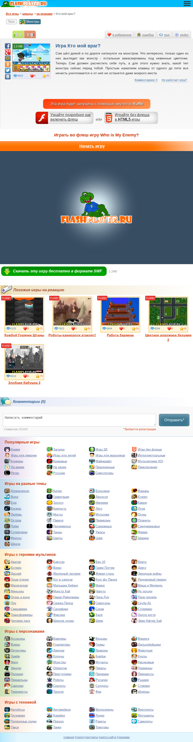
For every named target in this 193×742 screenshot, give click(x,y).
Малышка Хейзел (65, 585)
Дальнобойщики (149, 644)
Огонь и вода (20, 597)
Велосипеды (104, 709)
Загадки (58, 449)
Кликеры (17, 461)
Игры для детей (64, 455)
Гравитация (61, 497)
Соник (100, 609)
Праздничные (105, 467)
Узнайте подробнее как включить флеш (70, 117)
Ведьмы (101, 638)
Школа (15, 544)
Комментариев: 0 (146, 80)
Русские (59, 473)
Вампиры (59, 638)
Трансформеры (21, 615)
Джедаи (58, 650)
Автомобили (62, 709)
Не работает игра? (174, 80)
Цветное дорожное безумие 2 (168, 337)
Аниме (15, 449)
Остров (16, 520)
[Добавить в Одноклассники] (8, 64)
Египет (143, 497)
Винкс (57, 568)
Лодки (100, 715)
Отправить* (174, 420)
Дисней (16, 573)
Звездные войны (149, 573)
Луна (141, 508)
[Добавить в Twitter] (8, 70)
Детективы (18, 650)
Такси (15, 727)
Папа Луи (102, 597)
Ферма (142, 532)
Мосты (58, 514)
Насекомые (146, 662)
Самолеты (145, 721)
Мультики (102, 514)
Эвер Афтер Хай (150, 621)
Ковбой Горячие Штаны (24, 335)
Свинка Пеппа (63, 603)
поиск (80, 737)
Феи (98, 691)
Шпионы (143, 691)
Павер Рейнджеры (66, 597)
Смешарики (19, 609)
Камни (142, 502)
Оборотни (60, 668)
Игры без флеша (150, 449)
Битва (57, 491)
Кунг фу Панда (106, 579)
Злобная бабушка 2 (24, 383)
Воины (15, 644)
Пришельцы (19, 680)
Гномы (100, 644)
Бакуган (58, 562)
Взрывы (143, 491)
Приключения (147, 467)
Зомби (15, 656)
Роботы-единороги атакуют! (72, 335)
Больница (102, 491)
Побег (15, 526)
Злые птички (20, 579)
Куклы (142, 656)
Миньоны (17, 591)
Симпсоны (103, 603)
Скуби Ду (144, 603)
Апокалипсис (20, 491)
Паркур (58, 520)
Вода (14, 497)
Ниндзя (16, 668)
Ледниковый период (152, 579)
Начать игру (92, 146)
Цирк (99, 538)
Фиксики (59, 615)
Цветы (57, 538)
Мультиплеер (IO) (150, 461)
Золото (58, 502)
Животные (145, 650)
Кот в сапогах (63, 579)
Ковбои (101, 656)
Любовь (16, 514)
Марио (100, 585)
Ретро (15, 473)
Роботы (58, 680)
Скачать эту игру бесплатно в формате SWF (57, 271)
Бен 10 (100, 562)
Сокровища (104, 526)
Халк (99, 615)
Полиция (17, 674)
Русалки (102, 680)
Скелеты (59, 686)
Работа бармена (120, 335)
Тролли (58, 691)
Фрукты (16, 538)
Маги (14, 662)
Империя (102, 502)
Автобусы (18, 709)
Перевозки (103, 520)
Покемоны (145, 668)
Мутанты (102, 662)
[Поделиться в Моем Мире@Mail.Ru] (8, 58)
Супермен (145, 609)
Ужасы (100, 532)
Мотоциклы (146, 715)
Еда (13, 502)
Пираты (101, 668)
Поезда (58, 721)
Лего (99, 508)
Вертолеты (145, 709)
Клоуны (58, 656)
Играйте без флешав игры (132, 117)
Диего (142, 568)
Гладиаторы (61, 644)
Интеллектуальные (151, 455)
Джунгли (102, 497)
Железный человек (66, 573)
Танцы (57, 532)
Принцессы (146, 674)
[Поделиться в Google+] (8, 52)
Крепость (59, 508)
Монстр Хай (61, 591)
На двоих (59, 467)
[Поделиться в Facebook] (8, 46)
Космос (16, 508)
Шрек (99, 621)
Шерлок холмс (63, 621)
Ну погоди (145, 591)
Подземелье (62, 526)
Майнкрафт (104, 461)
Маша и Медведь (150, 585)
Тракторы (102, 727)
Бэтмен (16, 568)
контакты (92, 737)
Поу (13, 603)
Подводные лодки (23, 721)
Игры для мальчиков (110, 455)
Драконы (102, 650)
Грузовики (18, 715)
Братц (142, 562)
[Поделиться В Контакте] (8, 76)
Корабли (59, 715)
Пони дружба (147, 597)
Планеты (144, 520)
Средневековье (149, 526)
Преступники (62, 674)
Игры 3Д (101, 449)
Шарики (143, 538)
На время (17, 467)
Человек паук (20, 621)
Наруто (101, 591)
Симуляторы (104, 473)
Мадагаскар (19, 585)
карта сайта (108, 737)
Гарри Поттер (105, 568)
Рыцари (143, 680)
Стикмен (144, 686)
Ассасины (18, 638)
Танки (57, 727)
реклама (124, 737)
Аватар (16, 562)
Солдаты (102, 686)
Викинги (143, 638)
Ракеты (101, 721)
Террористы (19, 691)
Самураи (17, 686)
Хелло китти (147, 615)
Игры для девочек (24, 455)
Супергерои (19, 532)
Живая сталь (105, 573)
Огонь (142, 514)
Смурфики (60, 609)
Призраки (102, 674)
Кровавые (60, 461)
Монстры (32, 21)
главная (69, 737)
